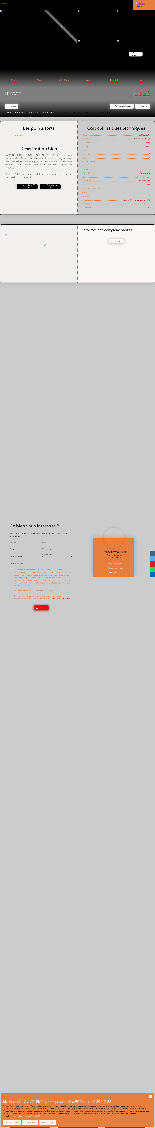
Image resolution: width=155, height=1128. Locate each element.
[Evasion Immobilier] (144, 5)
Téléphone (46, 549)
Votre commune (16, 556)
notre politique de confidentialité (26, 1116)
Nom (44, 542)
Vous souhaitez (47, 554)
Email (12, 549)
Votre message (16, 563)
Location (9, 112)
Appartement (21, 112)
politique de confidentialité (60, 599)
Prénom (13, 542)
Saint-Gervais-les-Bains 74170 (41, 112)
